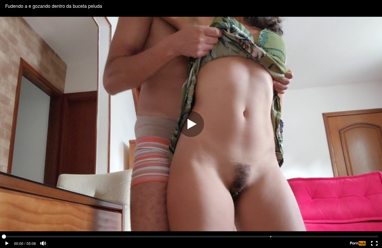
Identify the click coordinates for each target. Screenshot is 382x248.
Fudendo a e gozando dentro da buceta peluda (53, 5)
